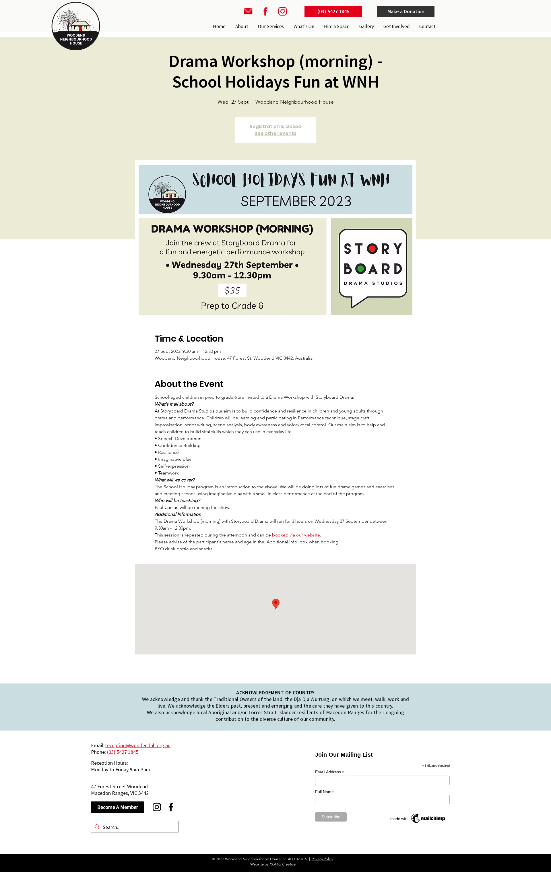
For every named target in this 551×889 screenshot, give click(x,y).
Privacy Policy (322, 859)
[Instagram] (156, 807)
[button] (270, 26)
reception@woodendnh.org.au (137, 745)
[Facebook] (170, 807)
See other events (275, 133)
